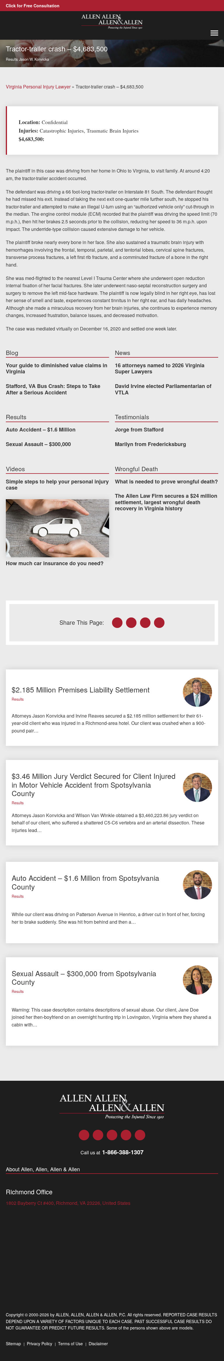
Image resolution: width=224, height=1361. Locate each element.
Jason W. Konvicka (34, 59)
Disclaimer (98, 1343)
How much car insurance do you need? (56, 563)
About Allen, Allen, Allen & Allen (43, 1169)
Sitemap (13, 1343)
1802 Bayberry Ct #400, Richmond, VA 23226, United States (68, 1203)
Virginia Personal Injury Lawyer (38, 86)
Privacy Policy (39, 1343)
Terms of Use (70, 1343)
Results (12, 59)
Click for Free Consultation (33, 5)
